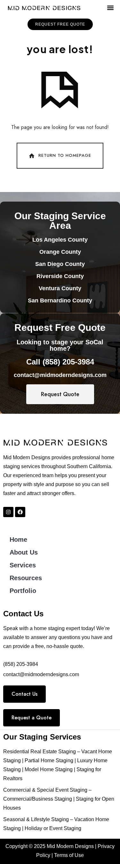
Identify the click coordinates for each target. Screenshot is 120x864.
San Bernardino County (60, 300)
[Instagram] (8, 512)
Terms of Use (69, 855)
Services (23, 565)
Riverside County (60, 276)
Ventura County (60, 288)
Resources (26, 577)
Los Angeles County (60, 239)
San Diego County (60, 264)
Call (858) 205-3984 (60, 361)
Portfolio (23, 590)
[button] (110, 8)
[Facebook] (20, 512)
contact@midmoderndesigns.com (60, 375)
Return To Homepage (64, 155)
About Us (24, 552)
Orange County (60, 252)
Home (18, 539)
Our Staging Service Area (60, 221)
